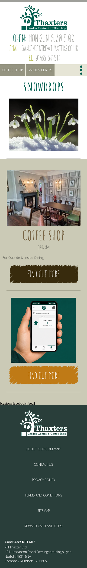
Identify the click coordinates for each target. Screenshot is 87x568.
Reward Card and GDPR (43, 526)
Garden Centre (40, 70)
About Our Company (43, 449)
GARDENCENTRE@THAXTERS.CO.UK (50, 48)
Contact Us (43, 464)
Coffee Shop (12, 70)
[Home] (43, 17)
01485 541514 (47, 58)
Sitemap (43, 510)
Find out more (43, 274)
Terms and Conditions (43, 495)
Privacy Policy (43, 480)
